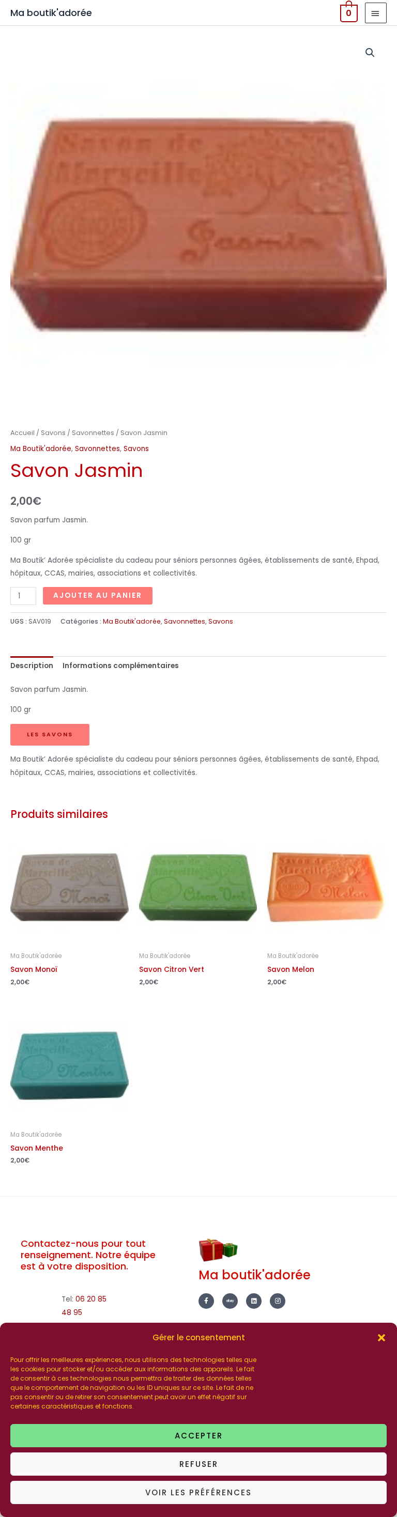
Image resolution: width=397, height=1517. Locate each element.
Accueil (22, 432)
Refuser (198, 1464)
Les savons (50, 734)
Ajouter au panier (97, 595)
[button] (381, 1338)
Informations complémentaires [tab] (121, 666)
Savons (53, 432)
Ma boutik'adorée (51, 12)
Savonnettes (93, 432)
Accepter (199, 1435)
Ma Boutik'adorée (40, 449)
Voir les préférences (198, 1492)
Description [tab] (31, 666)
